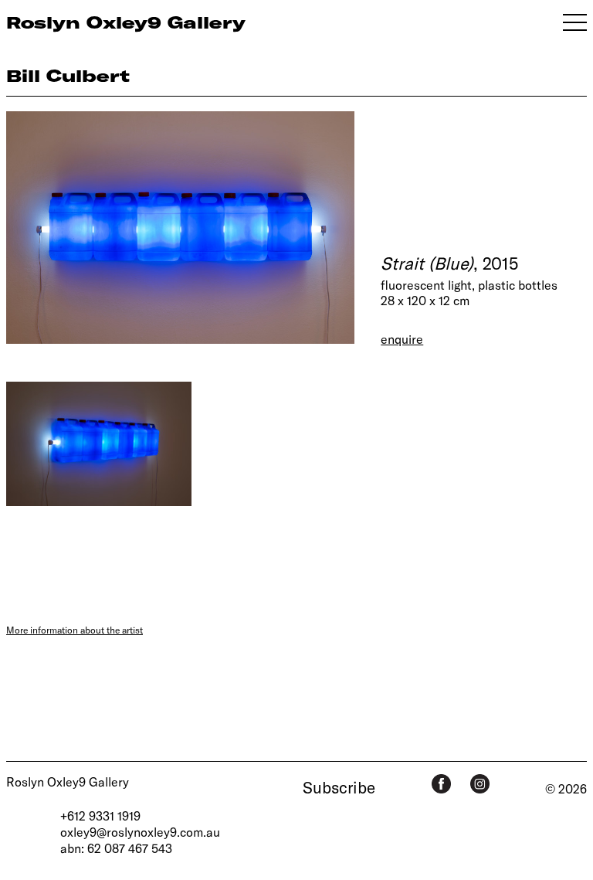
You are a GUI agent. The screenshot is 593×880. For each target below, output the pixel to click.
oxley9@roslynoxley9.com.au (140, 831)
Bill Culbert (68, 75)
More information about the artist (74, 629)
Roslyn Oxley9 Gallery (67, 781)
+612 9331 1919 (100, 815)
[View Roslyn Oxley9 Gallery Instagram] (480, 783)
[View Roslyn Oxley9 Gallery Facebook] (441, 783)
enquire (402, 338)
